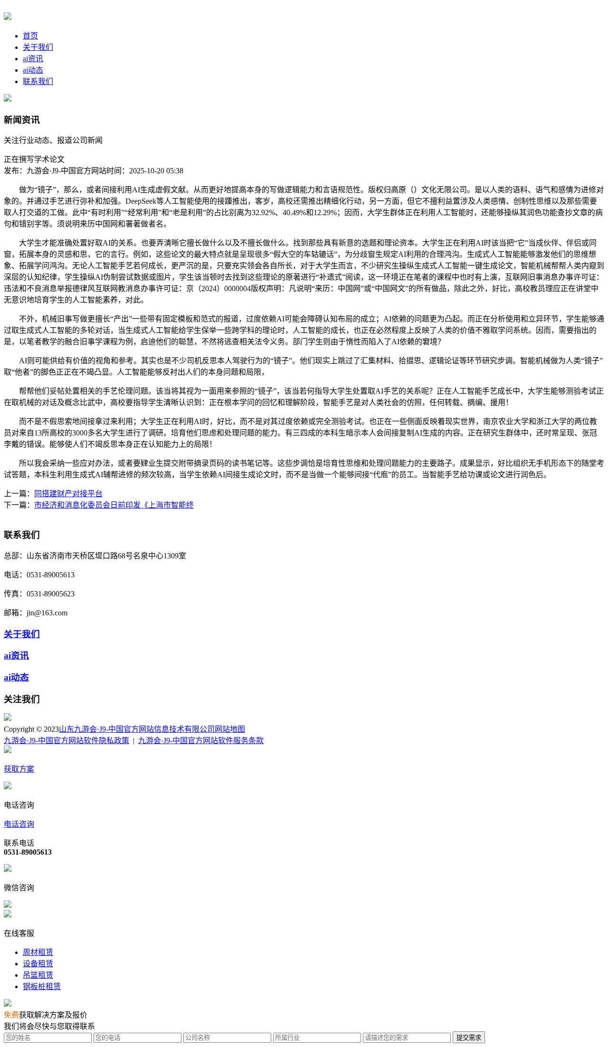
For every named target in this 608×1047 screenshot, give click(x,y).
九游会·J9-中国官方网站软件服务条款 (201, 740)
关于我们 (38, 47)
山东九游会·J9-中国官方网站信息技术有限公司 (137, 729)
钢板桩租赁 (42, 986)
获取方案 (19, 769)
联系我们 (38, 81)
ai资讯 (33, 59)
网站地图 (230, 729)
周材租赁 (38, 952)
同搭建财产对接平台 (68, 494)
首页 (30, 36)
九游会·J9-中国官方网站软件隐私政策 (66, 740)
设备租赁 (38, 964)
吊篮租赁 (38, 975)
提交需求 (468, 1037)
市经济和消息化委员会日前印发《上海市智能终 (114, 505)
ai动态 (33, 70)
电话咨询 (19, 824)
